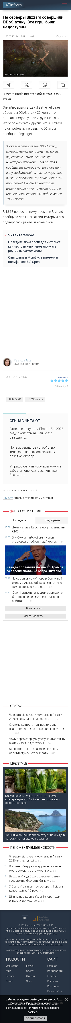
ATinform (13, 5)
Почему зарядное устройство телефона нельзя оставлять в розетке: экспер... (32, 451)
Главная (52, 965)
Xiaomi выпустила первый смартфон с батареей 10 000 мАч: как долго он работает (37, 597)
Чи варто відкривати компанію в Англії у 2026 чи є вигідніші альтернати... (35, 717)
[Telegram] (8, 85)
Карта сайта (54, 991)
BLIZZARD (15, 399)
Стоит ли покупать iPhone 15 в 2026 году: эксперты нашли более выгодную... (36, 433)
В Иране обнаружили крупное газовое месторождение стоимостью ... (35, 868)
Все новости (34, 608)
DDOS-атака (36, 399)
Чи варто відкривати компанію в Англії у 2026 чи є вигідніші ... (35, 858)
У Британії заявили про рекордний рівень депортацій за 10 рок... (36, 888)
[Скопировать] (62, 85)
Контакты (53, 986)
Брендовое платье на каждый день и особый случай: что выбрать (33, 751)
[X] (26, 85)
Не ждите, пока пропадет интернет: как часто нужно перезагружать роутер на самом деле (34, 246)
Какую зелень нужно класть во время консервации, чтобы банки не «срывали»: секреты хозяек (32, 799)
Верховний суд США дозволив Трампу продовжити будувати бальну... (34, 878)
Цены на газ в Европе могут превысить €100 (38, 529)
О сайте (51, 976)
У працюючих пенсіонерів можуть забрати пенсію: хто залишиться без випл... (35, 470)
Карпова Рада (22, 360)
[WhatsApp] (44, 85)
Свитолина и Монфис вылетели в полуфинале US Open (33, 259)
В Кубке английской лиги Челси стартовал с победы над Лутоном (38, 539)
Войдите (8, 498)
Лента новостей (33, 615)
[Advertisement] (35, 314)
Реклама (52, 981)
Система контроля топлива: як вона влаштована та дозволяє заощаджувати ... (36, 729)
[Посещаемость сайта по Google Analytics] (41, 918)
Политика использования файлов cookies (39, 944)
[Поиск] (56, 5)
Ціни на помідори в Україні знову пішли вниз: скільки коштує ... (34, 898)
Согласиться (35, 1018)
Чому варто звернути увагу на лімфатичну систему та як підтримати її (37, 741)
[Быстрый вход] (48, 5)
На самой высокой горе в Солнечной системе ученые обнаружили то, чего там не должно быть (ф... (37, 582)
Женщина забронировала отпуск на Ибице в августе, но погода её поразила (35, 836)
